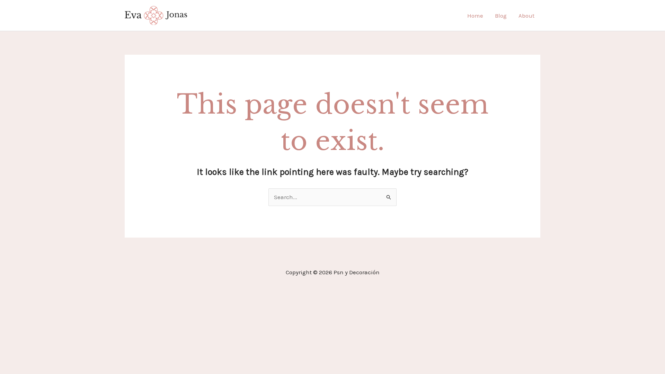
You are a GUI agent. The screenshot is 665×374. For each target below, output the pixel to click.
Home (475, 15)
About (526, 15)
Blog (501, 15)
